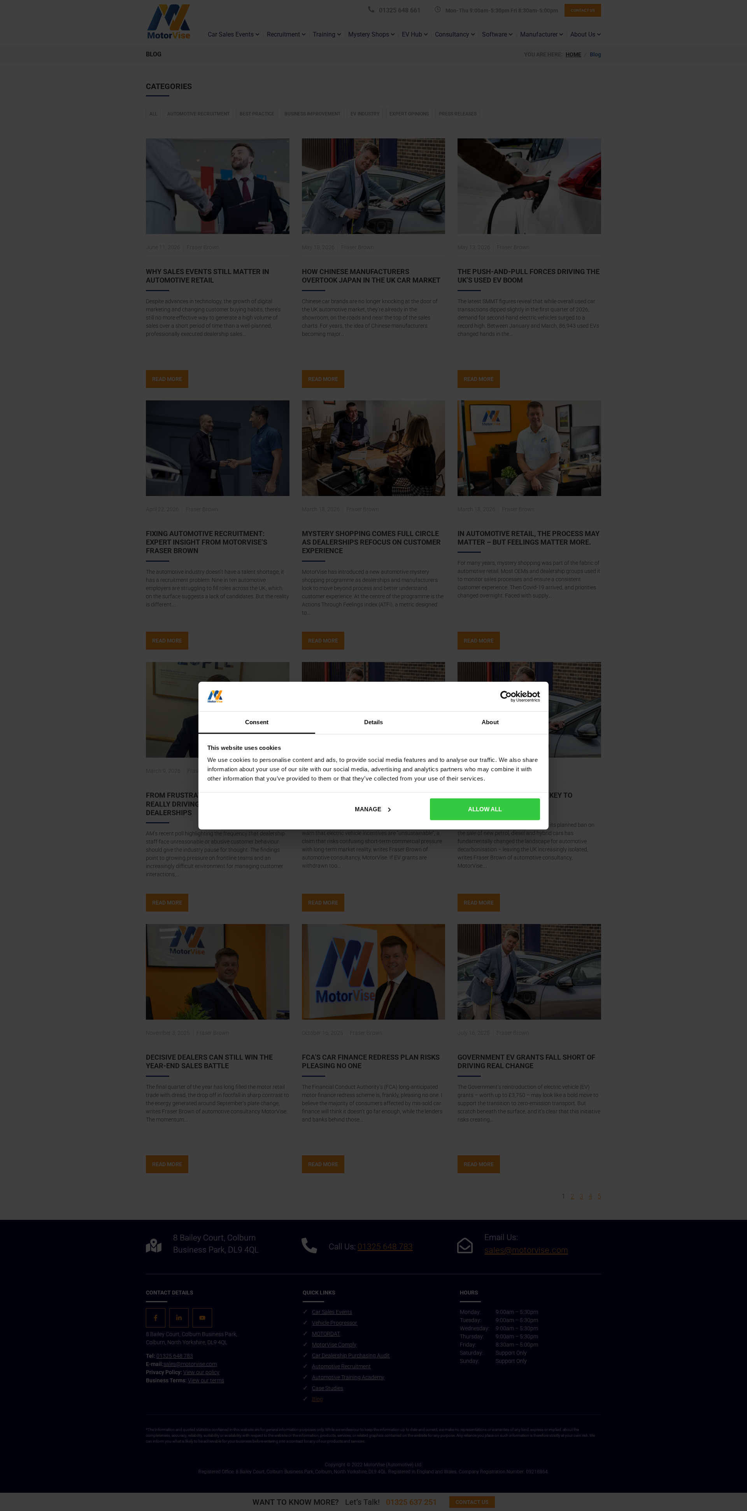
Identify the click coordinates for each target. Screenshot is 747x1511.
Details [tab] (373, 722)
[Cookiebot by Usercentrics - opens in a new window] (506, 696)
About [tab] (490, 722)
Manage (368, 809)
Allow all (485, 809)
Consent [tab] (256, 722)
